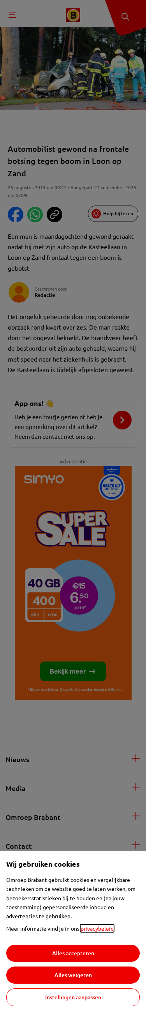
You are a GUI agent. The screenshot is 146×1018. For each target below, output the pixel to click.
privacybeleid (97, 928)
